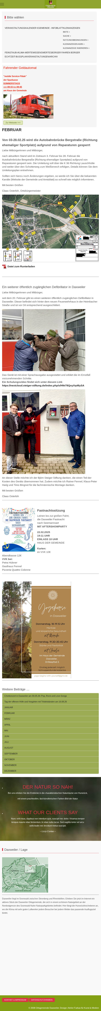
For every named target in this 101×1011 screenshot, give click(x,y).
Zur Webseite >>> (13, 123)
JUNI (6, 736)
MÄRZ (7, 719)
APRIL (7, 725)
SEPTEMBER (11, 754)
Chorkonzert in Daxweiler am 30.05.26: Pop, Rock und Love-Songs (35, 696)
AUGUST (8, 748)
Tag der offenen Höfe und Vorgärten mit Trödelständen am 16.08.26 (35, 702)
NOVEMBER (10, 765)
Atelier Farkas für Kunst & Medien (83, 1008)
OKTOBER (9, 759)
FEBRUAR (12, 130)
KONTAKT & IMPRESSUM (15, 1000)
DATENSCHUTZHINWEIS (41, 1000)
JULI (6, 742)
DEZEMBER (10, 771)
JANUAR (8, 707)
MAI (6, 730)
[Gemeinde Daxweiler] (50, 4)
